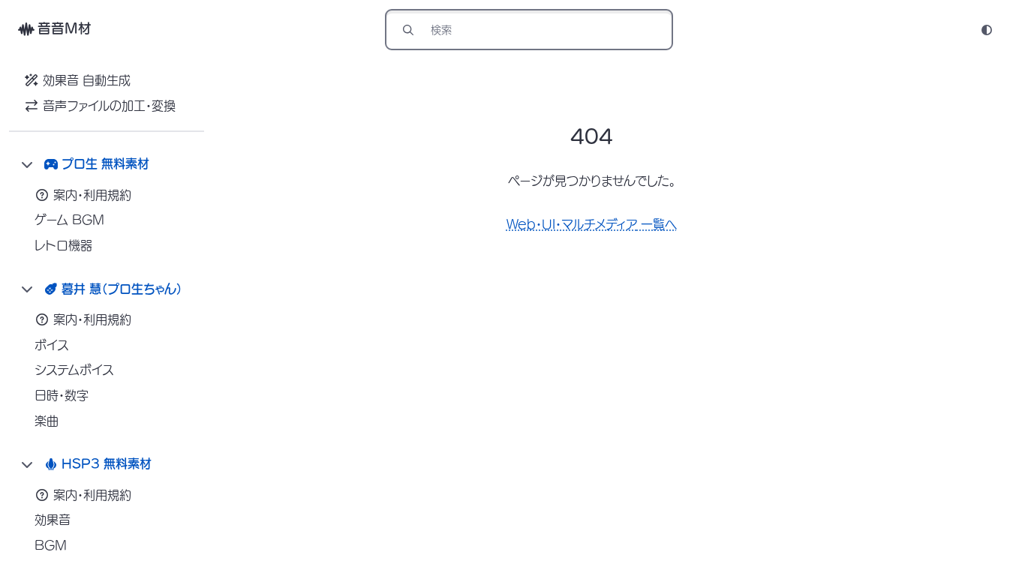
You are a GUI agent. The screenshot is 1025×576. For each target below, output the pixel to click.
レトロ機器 (63, 245)
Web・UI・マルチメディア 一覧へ (591, 224)
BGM (51, 545)
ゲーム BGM (69, 220)
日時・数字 (62, 395)
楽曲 (47, 421)
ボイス (52, 345)
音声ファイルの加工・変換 (109, 106)
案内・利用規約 (92, 195)
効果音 (53, 520)
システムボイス (74, 370)
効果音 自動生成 (87, 80)
